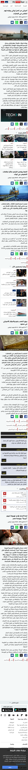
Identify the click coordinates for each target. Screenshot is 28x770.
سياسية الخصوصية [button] (21, 764)
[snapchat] (18, 715)
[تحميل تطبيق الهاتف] (14, 710)
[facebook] (1, 715)
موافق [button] (10, 767)
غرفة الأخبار (11, 747)
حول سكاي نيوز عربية (22, 725)
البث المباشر (11, 730)
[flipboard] (22, 715)
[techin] (14, 115)
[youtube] (13, 715)
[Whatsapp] (16, 22)
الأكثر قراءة (22, 132)
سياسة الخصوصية (22, 732)
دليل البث (11, 732)
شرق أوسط (24, 747)
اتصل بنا (25, 722)
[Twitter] (21, 22)
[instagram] (5, 715)
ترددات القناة (11, 727)
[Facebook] (25, 22)
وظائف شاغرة (23, 735)
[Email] (12, 22)
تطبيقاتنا (12, 722)
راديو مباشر (11, 725)
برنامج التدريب (23, 727)
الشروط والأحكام (23, 730)
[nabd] (26, 715)
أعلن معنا (25, 737)
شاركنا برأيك (24, 740)
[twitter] (9, 715)
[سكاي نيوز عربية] (18, 2)
